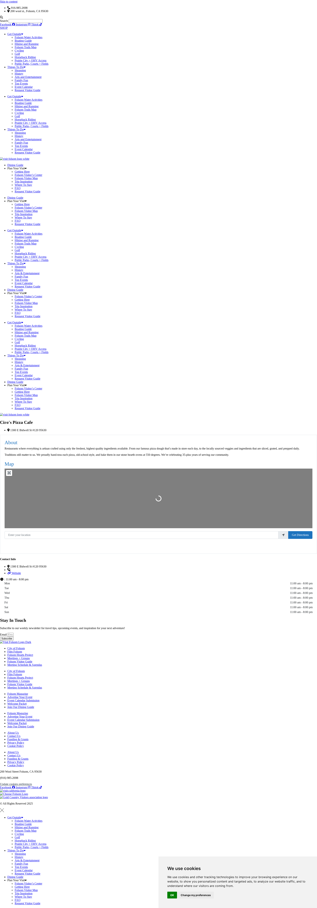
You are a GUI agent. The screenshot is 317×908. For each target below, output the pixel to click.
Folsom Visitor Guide (19, 661)
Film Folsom (14, 651)
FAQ (18, 188)
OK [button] (172, 895)
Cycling (19, 50)
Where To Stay (23, 184)
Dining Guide (15, 165)
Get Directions (300, 534)
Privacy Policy (15, 742)
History (19, 73)
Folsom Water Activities (28, 37)
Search (4, 20)
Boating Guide (23, 40)
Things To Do (15, 67)
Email (4, 634)
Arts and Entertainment (28, 77)
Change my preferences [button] (196, 895)
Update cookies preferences (16, 784)
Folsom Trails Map (26, 47)
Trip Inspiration (23, 181)
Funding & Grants (17, 739)
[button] (158, 17)
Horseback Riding (25, 57)
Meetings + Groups (18, 658)
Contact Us (13, 736)
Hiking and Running (27, 44)
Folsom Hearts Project (20, 654)
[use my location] (283, 535)
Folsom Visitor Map (26, 178)
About (11, 442)
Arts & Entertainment (27, 273)
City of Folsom (16, 648)
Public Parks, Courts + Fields (31, 63)
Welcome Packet (17, 703)
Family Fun (21, 80)
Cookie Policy (15, 745)
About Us (13, 732)
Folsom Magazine (17, 693)
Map (9, 464)
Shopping (20, 70)
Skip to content (8, 1)
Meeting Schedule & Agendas (24, 664)
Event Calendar (24, 86)
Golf (17, 53)
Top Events (21, 83)
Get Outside (14, 34)
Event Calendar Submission (23, 700)
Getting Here (22, 171)
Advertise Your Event (19, 697)
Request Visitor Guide (27, 90)
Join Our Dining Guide (20, 707)
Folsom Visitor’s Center (28, 174)
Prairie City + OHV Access (30, 60)
